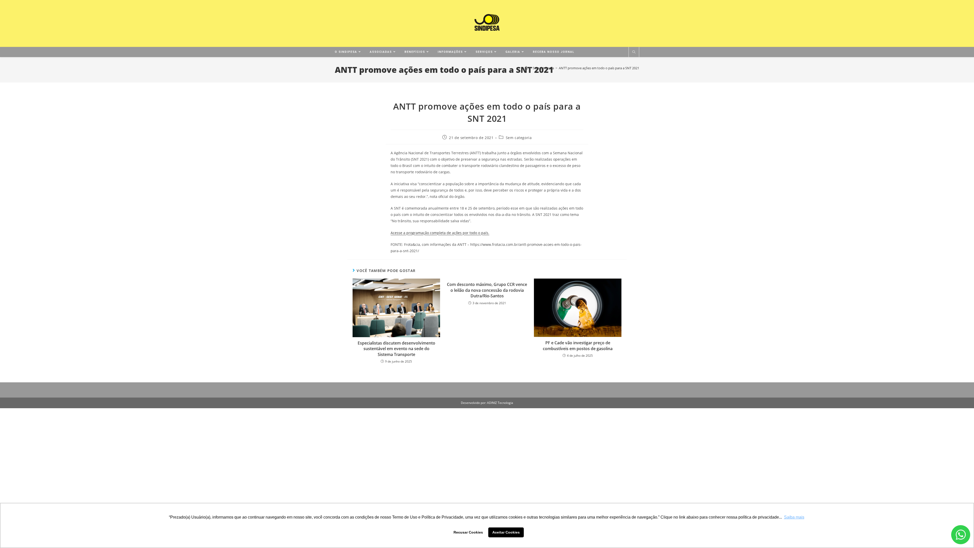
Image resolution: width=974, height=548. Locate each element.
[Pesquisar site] (633, 52)
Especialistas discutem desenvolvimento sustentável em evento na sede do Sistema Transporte (396, 348)
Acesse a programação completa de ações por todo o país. (440, 232)
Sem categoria (519, 137)
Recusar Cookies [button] (468, 532)
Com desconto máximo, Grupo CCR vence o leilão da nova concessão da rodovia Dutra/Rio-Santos (487, 290)
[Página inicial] (526, 68)
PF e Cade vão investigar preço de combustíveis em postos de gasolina (578, 345)
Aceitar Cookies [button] (506, 532)
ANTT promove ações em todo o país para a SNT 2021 (599, 68)
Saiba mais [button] (794, 517)
